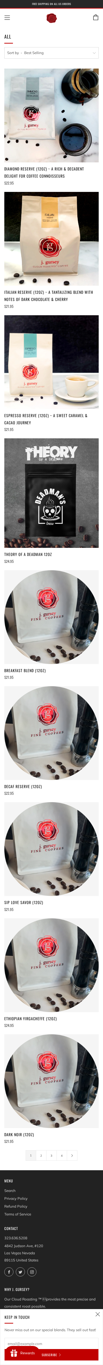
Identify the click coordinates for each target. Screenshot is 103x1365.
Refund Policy (15, 1206)
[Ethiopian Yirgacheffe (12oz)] (51, 965)
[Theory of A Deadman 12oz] (51, 493)
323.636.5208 (15, 1238)
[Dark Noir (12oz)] (51, 1081)
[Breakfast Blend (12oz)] (51, 617)
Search (10, 1190)
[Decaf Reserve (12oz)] (51, 733)
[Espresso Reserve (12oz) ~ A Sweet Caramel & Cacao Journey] (51, 362)
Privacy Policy (16, 1198)
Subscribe (49, 1354)
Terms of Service (17, 1214)
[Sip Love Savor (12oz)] (51, 849)
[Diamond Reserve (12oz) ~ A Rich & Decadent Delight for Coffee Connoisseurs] (51, 115)
